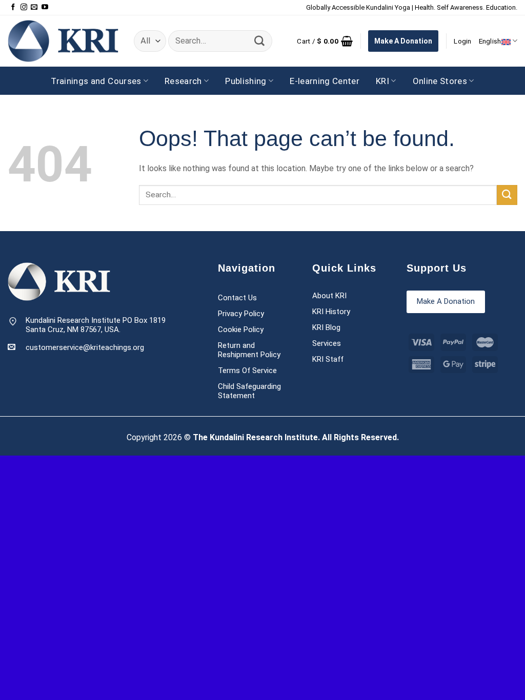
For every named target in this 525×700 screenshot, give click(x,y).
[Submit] (259, 41)
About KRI (329, 295)
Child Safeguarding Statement (249, 391)
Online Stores (440, 81)
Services (326, 343)
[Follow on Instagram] (24, 7)
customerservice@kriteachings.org (85, 347)
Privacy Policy (241, 313)
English (490, 41)
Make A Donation (403, 41)
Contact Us (237, 297)
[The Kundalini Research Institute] (63, 40)
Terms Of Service (247, 370)
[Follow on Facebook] (13, 7)
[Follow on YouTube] (45, 7)
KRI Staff (328, 359)
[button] (325, 41)
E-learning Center (324, 81)
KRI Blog (326, 327)
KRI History (331, 311)
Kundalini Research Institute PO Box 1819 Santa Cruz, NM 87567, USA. (96, 325)
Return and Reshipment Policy (249, 350)
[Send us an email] (34, 7)
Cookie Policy (241, 329)
